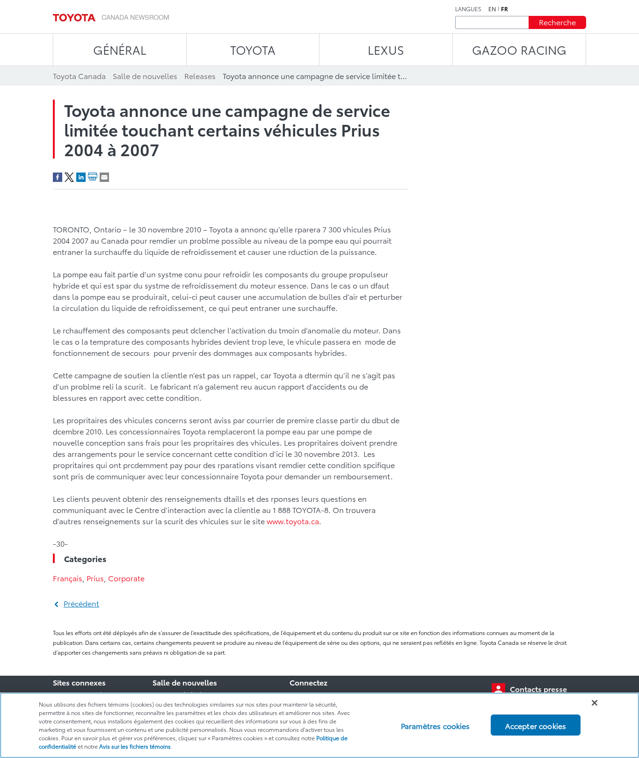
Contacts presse (538, 688)
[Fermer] (594, 703)
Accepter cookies (535, 725)
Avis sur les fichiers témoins (135, 746)
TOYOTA (253, 49)
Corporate (126, 577)
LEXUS (386, 49)
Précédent (81, 603)
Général (119, 49)
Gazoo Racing (519, 49)
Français (67, 577)
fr (504, 9)
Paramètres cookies (435, 725)
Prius (95, 577)
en (492, 9)
